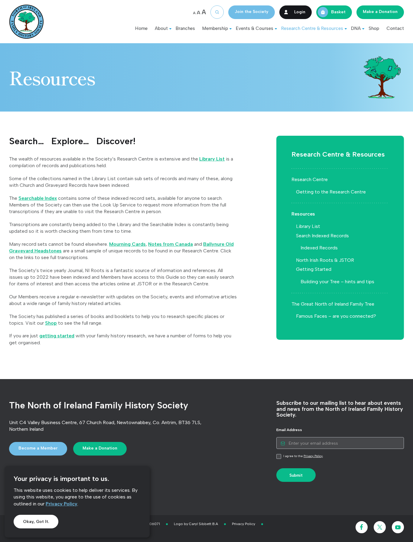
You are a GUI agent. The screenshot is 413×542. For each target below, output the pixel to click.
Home (141, 28)
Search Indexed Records (322, 236)
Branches (185, 28)
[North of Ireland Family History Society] (26, 21)
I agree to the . (302, 456)
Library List (212, 159)
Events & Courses (254, 28)
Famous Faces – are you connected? (336, 316)
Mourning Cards (127, 244)
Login (299, 11)
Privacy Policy (61, 504)
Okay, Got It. (36, 521)
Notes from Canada (170, 244)
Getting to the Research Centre (331, 192)
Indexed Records (319, 248)
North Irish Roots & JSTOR (325, 260)
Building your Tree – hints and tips (337, 281)
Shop (374, 28)
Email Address (289, 430)
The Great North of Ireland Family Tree (332, 304)
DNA (356, 28)
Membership (215, 28)
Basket (338, 11)
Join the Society (251, 11)
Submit (296, 475)
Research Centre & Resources (312, 28)
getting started (56, 336)
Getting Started (313, 269)
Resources (303, 214)
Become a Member (38, 448)
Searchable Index (37, 198)
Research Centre (309, 179)
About (161, 28)
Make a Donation (380, 11)
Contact (395, 28)
